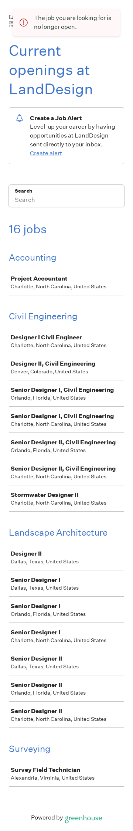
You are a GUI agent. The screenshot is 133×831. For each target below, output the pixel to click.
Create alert (46, 153)
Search (23, 191)
